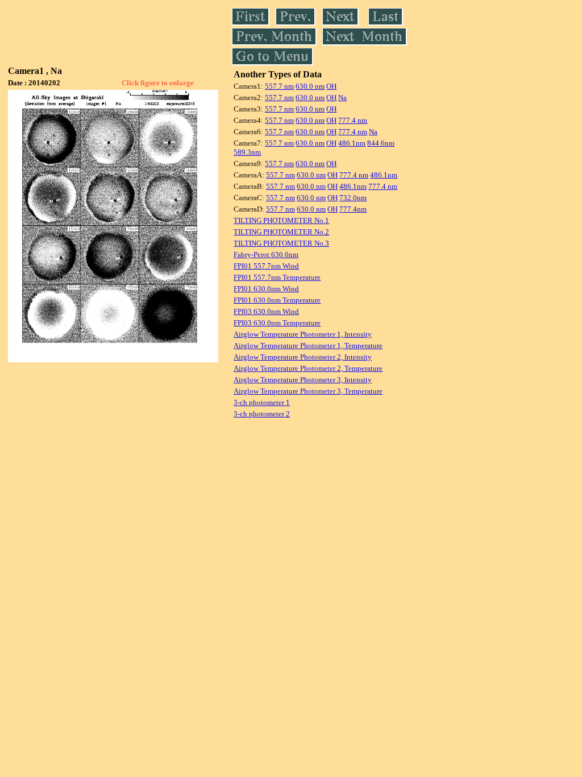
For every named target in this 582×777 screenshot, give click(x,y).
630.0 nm (310, 86)
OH (331, 86)
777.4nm (353, 209)
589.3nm (247, 152)
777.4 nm (352, 120)
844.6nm (380, 143)
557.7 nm (279, 86)
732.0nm (353, 197)
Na (342, 97)
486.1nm (351, 143)
